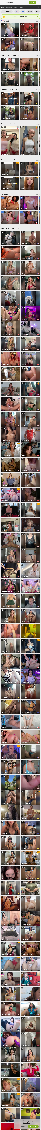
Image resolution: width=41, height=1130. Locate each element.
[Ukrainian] (22, 11)
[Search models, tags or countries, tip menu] (38, 7)
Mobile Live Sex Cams (9, 124)
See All (38, 21)
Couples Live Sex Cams (10, 89)
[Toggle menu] (2, 2)
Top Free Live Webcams (10, 55)
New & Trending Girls (9, 160)
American (8, 21)
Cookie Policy (27, 1123)
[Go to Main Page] (12, 3)
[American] (17, 11)
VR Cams (4, 194)
